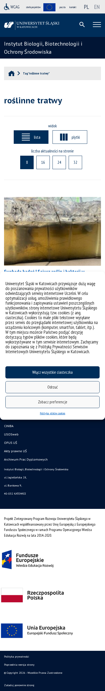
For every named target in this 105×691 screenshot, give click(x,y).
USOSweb (11, 434)
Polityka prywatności (16, 656)
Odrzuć (52, 387)
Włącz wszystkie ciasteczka (52, 372)
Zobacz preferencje (52, 401)
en (97, 7)
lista (37, 137)
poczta (62, 7)
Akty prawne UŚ (15, 451)
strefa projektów (33, 7)
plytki (76, 137)
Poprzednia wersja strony (19, 664)
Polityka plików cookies (52, 413)
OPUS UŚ (10, 443)
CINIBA (8, 426)
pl (86, 7)
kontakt (72, 7)
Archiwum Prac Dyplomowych (26, 459)
